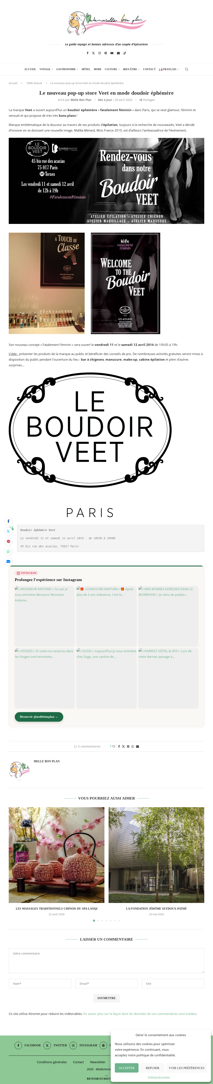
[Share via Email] (8, 561)
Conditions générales (52, 1062)
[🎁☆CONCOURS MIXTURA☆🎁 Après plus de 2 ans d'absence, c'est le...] (106, 616)
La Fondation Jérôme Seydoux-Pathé (156, 908)
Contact (149, 69)
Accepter (127, 1068)
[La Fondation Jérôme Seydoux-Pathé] (156, 855)
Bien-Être (130, 69)
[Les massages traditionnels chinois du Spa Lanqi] (56, 855)
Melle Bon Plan (81, 100)
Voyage (45, 69)
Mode (98, 69)
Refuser (152, 1068)
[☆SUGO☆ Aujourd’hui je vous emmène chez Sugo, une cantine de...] (106, 678)
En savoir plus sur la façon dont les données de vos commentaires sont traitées (139, 1014)
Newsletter (97, 1062)
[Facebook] (87, 53)
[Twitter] (93, 53)
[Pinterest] (105, 53)
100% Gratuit (34, 83)
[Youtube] (111, 53)
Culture (111, 69)
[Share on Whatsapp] (8, 551)
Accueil (30, 69)
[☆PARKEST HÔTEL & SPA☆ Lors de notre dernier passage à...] (168, 678)
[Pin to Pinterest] (8, 541)
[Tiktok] (124, 53)
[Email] (118, 53)
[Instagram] (99, 53)
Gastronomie (66, 69)
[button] (14, 864)
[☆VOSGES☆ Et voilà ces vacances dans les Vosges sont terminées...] (44, 678)
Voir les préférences (186, 1068)
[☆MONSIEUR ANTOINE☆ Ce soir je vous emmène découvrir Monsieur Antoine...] (44, 616)
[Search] (187, 69)
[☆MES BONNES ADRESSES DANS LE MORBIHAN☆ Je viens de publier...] (168, 616)
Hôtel (86, 69)
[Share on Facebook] (8, 521)
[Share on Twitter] (8, 531)
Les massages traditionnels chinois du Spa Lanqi (56, 908)
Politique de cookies (159, 1077)
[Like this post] (113, 746)
